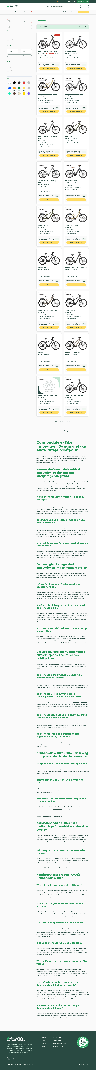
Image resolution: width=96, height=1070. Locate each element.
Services (65, 12)
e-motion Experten (57, 809)
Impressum (10, 1064)
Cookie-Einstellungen (28, 1064)
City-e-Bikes (67, 930)
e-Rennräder (81, 930)
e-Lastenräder (66, 932)
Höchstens (23, 47)
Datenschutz (18, 1064)
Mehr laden (63, 430)
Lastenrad (25, 12)
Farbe (9, 79)
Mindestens (9, 47)
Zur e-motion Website (83, 1064)
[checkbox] (8, 34)
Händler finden (83, 12)
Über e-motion (57, 1040)
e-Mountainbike (63, 683)
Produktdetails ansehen (49, 68)
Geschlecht (11, 31)
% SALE (33, 12)
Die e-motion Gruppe (58, 1046)
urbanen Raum (61, 723)
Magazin (73, 12)
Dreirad (17, 12)
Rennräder (76, 702)
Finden (84, 6)
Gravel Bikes (84, 702)
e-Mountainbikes (77, 928)
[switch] (9, 21)
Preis (9, 45)
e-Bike (10, 12)
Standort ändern (83, 27)
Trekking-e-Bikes (51, 930)
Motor (9, 62)
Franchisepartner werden (59, 1043)
